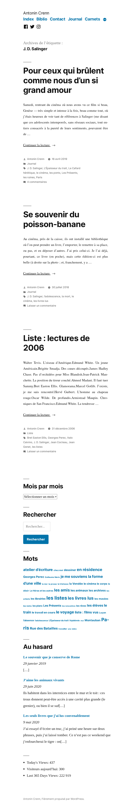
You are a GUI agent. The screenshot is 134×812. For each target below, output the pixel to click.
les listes (37, 446)
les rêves (81, 605)
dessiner (70, 570)
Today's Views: (38, 762)
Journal (75, 19)
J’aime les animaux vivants (43, 680)
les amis (62, 590)
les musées (101, 598)
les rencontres (68, 606)
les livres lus (41, 300)
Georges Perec (57, 437)
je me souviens (74, 576)
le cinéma (42, 172)
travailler (63, 629)
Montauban (92, 620)
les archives (97, 590)
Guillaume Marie (52, 577)
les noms (27, 606)
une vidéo (72, 629)
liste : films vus (86, 612)
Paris (39, 177)
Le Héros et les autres (41, 590)
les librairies (38, 598)
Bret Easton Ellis (36, 437)
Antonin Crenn (36, 13)
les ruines (29, 177)
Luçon (102, 612)
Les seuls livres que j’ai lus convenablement (56, 715)
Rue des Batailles (44, 628)
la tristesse (63, 584)
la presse (53, 584)
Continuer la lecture (39, 145)
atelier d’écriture (38, 569)
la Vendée (76, 583)
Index (28, 19)
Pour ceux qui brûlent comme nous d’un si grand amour (63, 80)
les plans (37, 605)
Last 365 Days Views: (43, 775)
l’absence (28, 620)
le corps (102, 583)
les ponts (54, 172)
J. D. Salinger (34, 168)
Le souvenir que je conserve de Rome (51, 657)
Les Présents (69, 172)
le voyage (65, 612)
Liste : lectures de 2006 (56, 343)
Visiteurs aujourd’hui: (43, 769)
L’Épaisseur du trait (55, 168)
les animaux (79, 590)
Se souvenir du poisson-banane (54, 219)
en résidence (89, 569)
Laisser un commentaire (41, 305)
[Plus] (105, 20)
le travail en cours (43, 612)
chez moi (58, 570)
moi (82, 621)
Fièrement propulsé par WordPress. (63, 798)
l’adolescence (52, 296)
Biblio (41, 19)
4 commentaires (37, 181)
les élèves (95, 605)
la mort (66, 296)
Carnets (92, 19)
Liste (30, 433)
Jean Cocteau (58, 442)
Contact (57, 19)
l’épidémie (74, 620)
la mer (45, 584)
